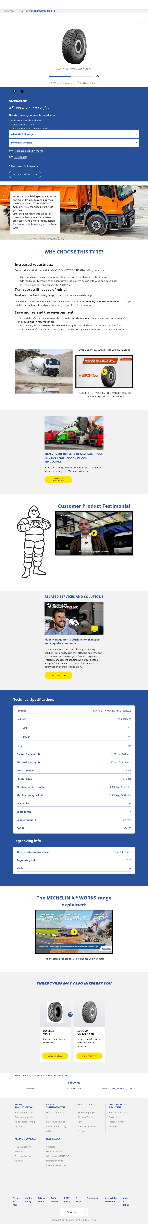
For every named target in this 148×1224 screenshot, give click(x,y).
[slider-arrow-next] (103, 76)
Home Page (8, 11)
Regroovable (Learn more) (28, 150)
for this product (24, 166)
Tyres (20, 11)
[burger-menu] (136, 4)
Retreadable (20, 157)
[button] (14, 91)
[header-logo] (20, 4)
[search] (129, 4)
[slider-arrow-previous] (45, 76)
